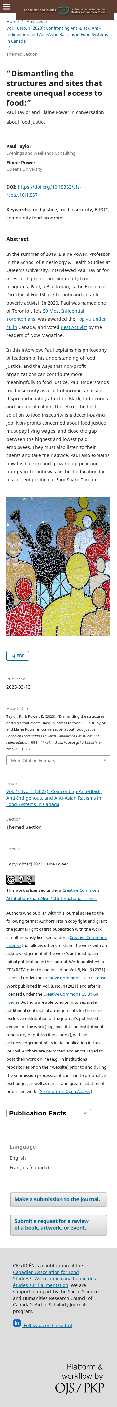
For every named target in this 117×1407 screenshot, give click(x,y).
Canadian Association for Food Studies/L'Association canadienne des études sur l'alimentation (54, 1278)
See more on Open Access (65, 1091)
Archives (35, 21)
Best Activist (74, 327)
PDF (20, 656)
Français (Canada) (29, 1167)
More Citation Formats (33, 760)
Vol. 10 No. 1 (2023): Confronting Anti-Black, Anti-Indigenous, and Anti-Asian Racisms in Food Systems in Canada (57, 34)
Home (12, 21)
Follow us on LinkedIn (46, 1325)
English (18, 1158)
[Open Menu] (6, 6)
